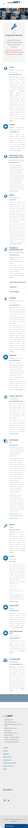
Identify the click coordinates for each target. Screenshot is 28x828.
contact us (19, 54)
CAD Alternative (8, 719)
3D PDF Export (8, 730)
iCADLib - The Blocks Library (11, 739)
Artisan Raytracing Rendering (11, 742)
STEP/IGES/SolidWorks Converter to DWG (13, 725)
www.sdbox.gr (12, 199)
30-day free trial (10, 826)
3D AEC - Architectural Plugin (11, 737)
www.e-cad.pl (12, 561)
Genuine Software (8, 735)
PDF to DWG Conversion (10, 722)
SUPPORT (5, 747)
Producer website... (16, 150)
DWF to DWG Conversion (10, 732)
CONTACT (5, 751)
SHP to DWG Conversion (10, 728)
